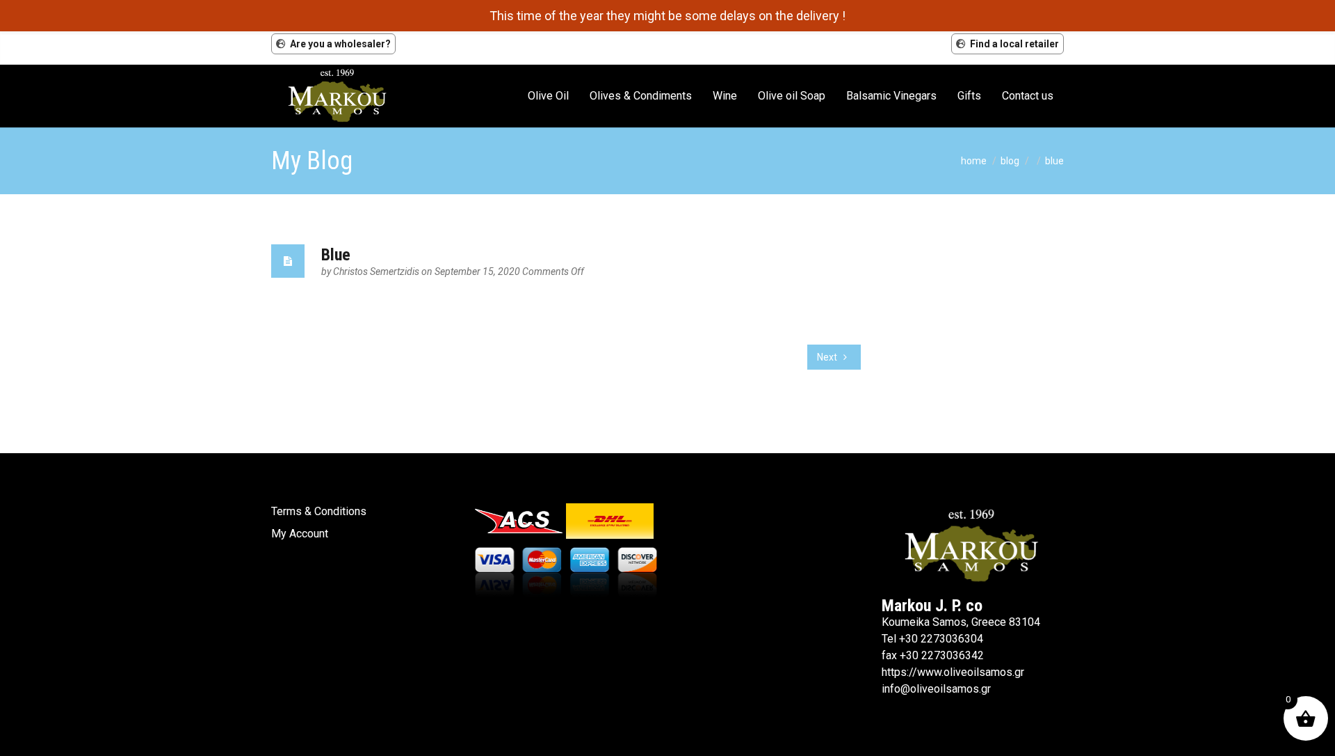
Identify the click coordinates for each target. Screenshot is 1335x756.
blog (1010, 160)
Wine (725, 95)
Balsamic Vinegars (891, 95)
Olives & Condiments (641, 95)
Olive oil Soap (791, 95)
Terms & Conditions (318, 511)
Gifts (969, 95)
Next (828, 357)
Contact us (1027, 95)
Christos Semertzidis (377, 271)
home (974, 160)
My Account (299, 533)
